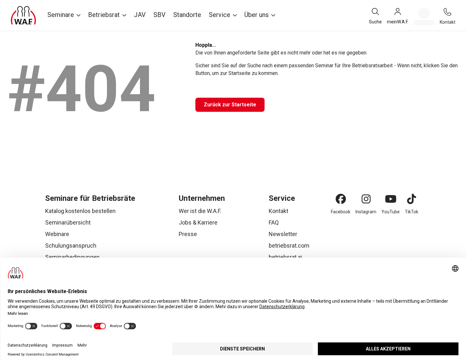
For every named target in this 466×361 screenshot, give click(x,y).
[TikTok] (411, 199)
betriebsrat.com (289, 245)
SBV (159, 15)
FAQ (274, 222)
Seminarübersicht (68, 222)
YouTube (390, 211)
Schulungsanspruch (70, 245)
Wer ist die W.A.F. (200, 211)
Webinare (57, 234)
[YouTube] (390, 199)
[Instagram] (366, 199)
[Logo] (23, 15)
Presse (188, 234)
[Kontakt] (447, 12)
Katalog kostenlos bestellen (80, 211)
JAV (140, 15)
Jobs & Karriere (198, 222)
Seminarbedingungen (72, 257)
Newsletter (283, 234)
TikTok (411, 211)
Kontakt (278, 211)
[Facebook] (340, 199)
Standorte (187, 15)
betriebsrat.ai (285, 257)
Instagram (366, 211)
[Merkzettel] (424, 16)
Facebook (340, 211)
